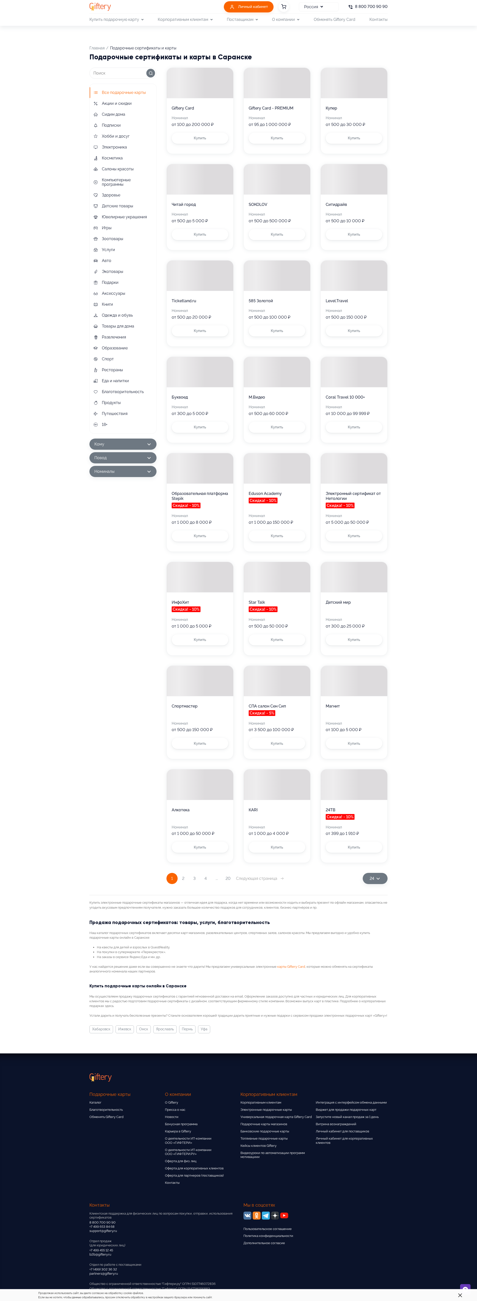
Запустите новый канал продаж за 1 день (347, 1117)
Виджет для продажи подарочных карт (346, 1110)
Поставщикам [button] (240, 19)
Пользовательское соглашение (267, 1229)
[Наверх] (16, 1285)
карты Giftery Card (291, 966)
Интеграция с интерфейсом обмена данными (351, 1102)
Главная (97, 48)
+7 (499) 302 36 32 (103, 1269)
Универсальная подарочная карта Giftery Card (276, 1117)
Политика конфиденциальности (268, 1236)
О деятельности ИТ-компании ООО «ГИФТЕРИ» (188, 1141)
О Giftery (171, 1102)
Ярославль (165, 1029)
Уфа (204, 1029)
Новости (171, 1117)
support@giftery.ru (103, 1231)
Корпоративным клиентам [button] (183, 19)
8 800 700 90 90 (102, 1222)
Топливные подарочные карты (264, 1138)
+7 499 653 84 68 (102, 1226)
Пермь (187, 1029)
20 (228, 878)
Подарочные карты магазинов (263, 1124)
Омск (143, 1029)
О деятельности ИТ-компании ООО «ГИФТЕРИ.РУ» (188, 1152)
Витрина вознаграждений (336, 1124)
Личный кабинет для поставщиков (342, 1131)
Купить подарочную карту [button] (114, 19)
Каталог (95, 1102)
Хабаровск (101, 1029)
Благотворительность (106, 1110)
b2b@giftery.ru (100, 1254)
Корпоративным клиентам (260, 1102)
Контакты (378, 19)
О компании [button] (283, 19)
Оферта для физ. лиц (181, 1161)
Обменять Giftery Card (334, 19)
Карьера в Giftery (178, 1131)
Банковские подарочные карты (264, 1131)
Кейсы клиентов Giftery (258, 1146)
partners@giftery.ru (103, 1273)
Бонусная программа (181, 1124)
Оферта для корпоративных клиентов (194, 1168)
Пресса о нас (175, 1110)
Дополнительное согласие (264, 1243)
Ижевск (124, 1029)
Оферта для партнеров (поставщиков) (194, 1175)
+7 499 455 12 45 (101, 1250)
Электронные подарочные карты (266, 1110)
